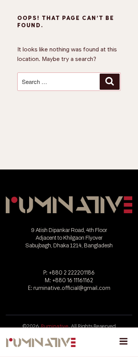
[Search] (110, 82)
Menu (123, 342)
